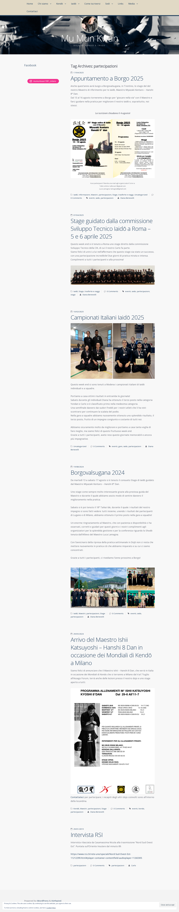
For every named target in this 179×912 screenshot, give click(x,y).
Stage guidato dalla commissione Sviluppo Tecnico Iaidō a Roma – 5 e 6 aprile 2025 (112, 228)
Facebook (30, 65)
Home (30, 3)
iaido (98, 198)
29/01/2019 (78, 829)
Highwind (56, 900)
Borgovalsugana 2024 (97, 472)
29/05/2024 (78, 634)
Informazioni (84, 194)
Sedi (107, 3)
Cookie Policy (51, 908)
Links (120, 3)
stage (73, 294)
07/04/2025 (78, 215)
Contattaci (32, 11)
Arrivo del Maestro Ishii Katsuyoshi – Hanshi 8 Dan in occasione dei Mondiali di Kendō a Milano (111, 651)
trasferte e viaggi (125, 194)
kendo (141, 808)
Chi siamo (43, 3)
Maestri (94, 194)
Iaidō (73, 3)
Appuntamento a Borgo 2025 (107, 78)
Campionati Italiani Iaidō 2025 (107, 317)
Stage (114, 194)
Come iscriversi (92, 3)
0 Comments (76, 198)
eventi (92, 198)
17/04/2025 (78, 72)
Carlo (133, 865)
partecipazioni (105, 194)
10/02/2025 (78, 311)
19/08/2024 (78, 466)
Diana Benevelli (127, 198)
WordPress (43, 900)
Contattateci (77, 797)
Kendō (59, 3)
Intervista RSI (87, 835)
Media (131, 3)
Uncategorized (140, 194)
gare (120, 446)
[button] (92, 148)
